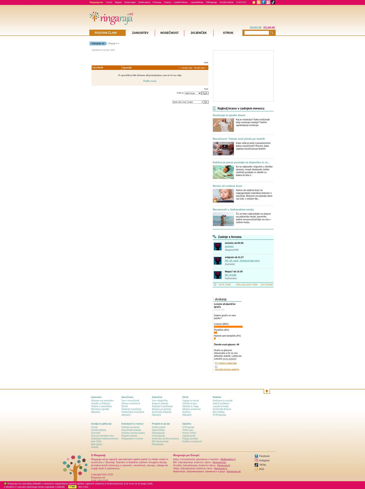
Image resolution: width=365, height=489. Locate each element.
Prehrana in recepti (222, 400)
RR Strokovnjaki (160, 441)
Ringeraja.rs (220, 468)
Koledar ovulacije (130, 427)
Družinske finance (222, 409)
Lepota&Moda (196, 2)
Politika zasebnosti (192, 441)
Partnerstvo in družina (132, 412)
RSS (261, 469)
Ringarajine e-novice (132, 438)
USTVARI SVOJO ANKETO (227, 370)
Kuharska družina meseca (165, 438)
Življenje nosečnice (131, 409)
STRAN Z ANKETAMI (227, 363)
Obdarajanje (158, 433)
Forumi (109, 2)
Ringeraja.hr (223, 465)
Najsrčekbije (158, 430)
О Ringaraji (188, 427)
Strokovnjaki (130, 2)
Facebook (264, 456)
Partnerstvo (231, 278)
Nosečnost (169, 32)
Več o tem (83, 487)
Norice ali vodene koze (227, 186)
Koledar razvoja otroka (133, 433)
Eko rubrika (219, 412)
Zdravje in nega (190, 406)
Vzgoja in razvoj (190, 400)
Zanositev (230, 264)
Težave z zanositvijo (101, 406)
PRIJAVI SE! (256, 27)
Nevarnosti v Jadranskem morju (233, 209)
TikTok (262, 465)
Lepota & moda (221, 406)
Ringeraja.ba (219, 462)
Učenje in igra (189, 403)
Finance (167, 2)
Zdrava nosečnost (130, 403)
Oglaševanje (188, 435)
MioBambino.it (228, 459)
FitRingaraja (211, 2)
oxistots (229, 246)
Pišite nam (187, 430)
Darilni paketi (144, 2)
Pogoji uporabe (190, 438)
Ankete (94, 447)
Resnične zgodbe (100, 409)
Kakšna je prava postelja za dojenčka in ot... (241, 162)
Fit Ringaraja (219, 415)
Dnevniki (95, 433)
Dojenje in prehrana (162, 406)
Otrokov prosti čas (191, 409)
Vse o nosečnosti (130, 400)
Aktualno (95, 412)
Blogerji (118, 2)
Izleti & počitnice (221, 403)
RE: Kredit (230, 275)
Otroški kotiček (227, 2)
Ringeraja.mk (234, 471)
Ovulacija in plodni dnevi (229, 115)
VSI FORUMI (267, 285)
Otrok (228, 32)
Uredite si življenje (100, 403)
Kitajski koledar (129, 435)
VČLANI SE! (269, 27)
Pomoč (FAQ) (189, 433)
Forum (112, 43)
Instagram (264, 460)
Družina (186, 412)
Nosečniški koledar (131, 430)
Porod (124, 406)
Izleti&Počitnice (181, 2)
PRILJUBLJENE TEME (246, 285)
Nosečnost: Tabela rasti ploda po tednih (239, 138)
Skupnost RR (232, 250)
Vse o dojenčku (160, 400)
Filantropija (157, 444)
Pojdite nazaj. (150, 81)
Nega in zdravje (160, 403)
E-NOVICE (241, 2)
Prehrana (157, 2)
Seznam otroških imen (102, 435)
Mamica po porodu (161, 409)
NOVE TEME (225, 285)
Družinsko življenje (161, 412)
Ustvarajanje (158, 435)
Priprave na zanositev (102, 400)
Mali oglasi (96, 444)
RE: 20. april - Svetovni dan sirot (242, 260)
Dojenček (199, 32)
